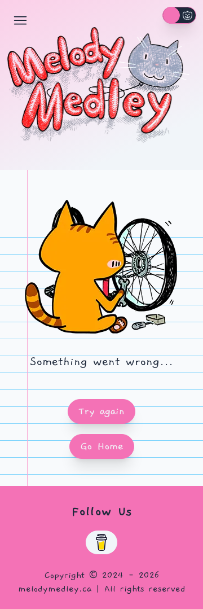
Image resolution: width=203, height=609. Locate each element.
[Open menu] (20, 20)
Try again (101, 411)
